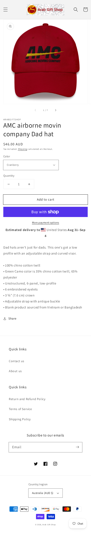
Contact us (16, 361)
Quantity (8, 176)
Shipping (22, 149)
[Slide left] (35, 110)
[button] (5, 9)
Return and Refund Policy (27, 399)
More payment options (45, 222)
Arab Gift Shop (49, 524)
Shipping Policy (20, 419)
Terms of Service (20, 409)
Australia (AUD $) (42, 493)
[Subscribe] (77, 447)
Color (6, 156)
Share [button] (12, 318)
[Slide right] (55, 110)
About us (15, 371)
